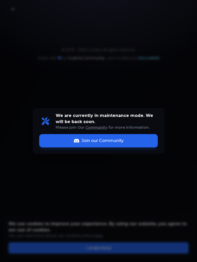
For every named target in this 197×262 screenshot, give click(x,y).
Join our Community (103, 140)
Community (96, 127)
